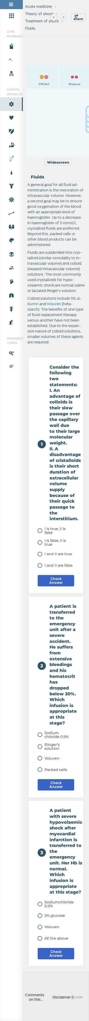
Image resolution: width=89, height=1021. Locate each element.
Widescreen (58, 162)
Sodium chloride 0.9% (56, 735)
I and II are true (58, 554)
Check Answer (56, 580)
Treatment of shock (42, 21)
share (78, 19)
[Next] (63, 17)
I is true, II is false (54, 531)
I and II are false (58, 565)
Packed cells (55, 770)
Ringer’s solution (52, 746)
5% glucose (54, 915)
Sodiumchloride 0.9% (59, 904)
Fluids (30, 28)
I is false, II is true (55, 542)
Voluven (54, 304)
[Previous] (53, 17)
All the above (56, 938)
